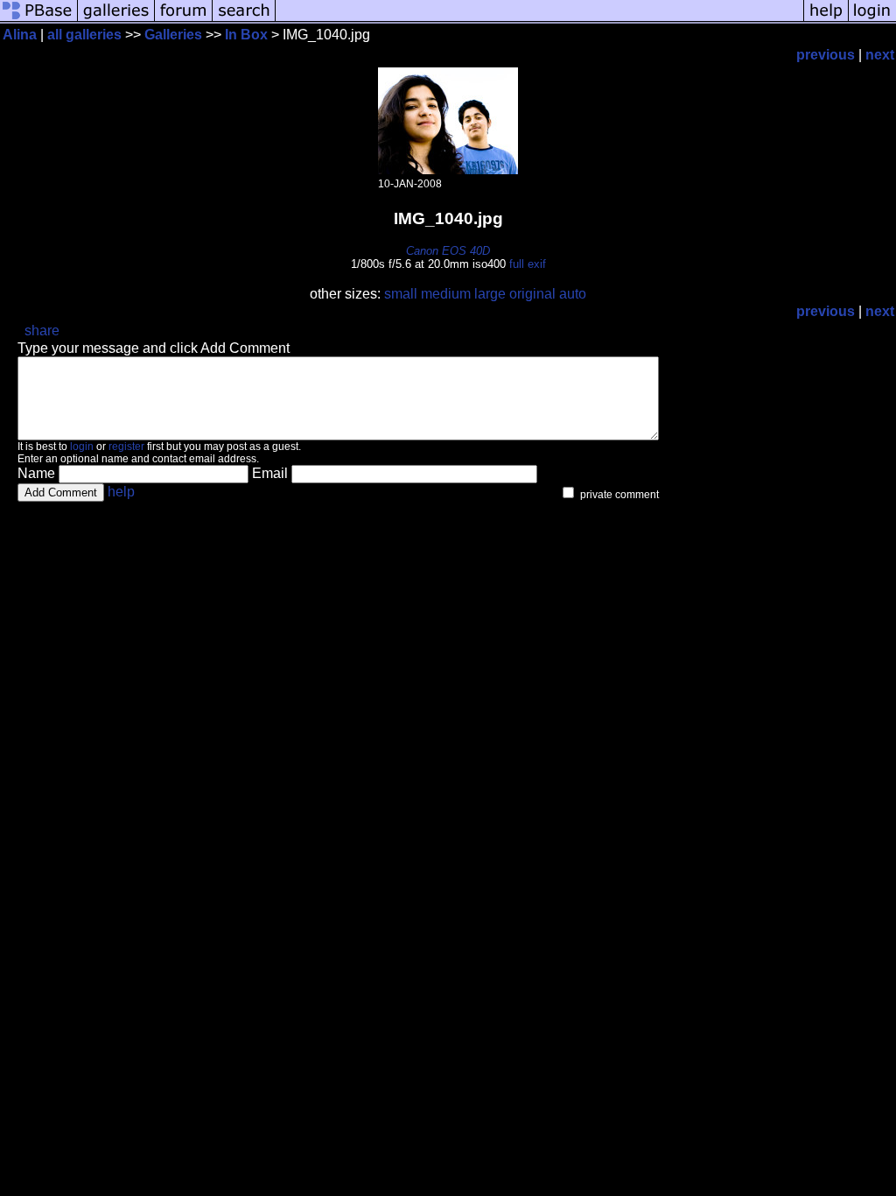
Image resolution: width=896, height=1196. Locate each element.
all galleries (84, 34)
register (126, 446)
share (42, 330)
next (879, 54)
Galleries (173, 34)
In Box (246, 34)
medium (446, 293)
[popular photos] (539, 19)
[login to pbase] (872, 19)
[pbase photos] (39, 19)
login (82, 446)
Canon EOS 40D (448, 250)
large (490, 293)
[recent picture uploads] (116, 19)
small (400, 293)
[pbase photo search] (244, 19)
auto (572, 293)
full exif (527, 264)
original (532, 293)
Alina (20, 34)
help (121, 491)
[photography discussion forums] (184, 19)
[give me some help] (826, 19)
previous (825, 54)
